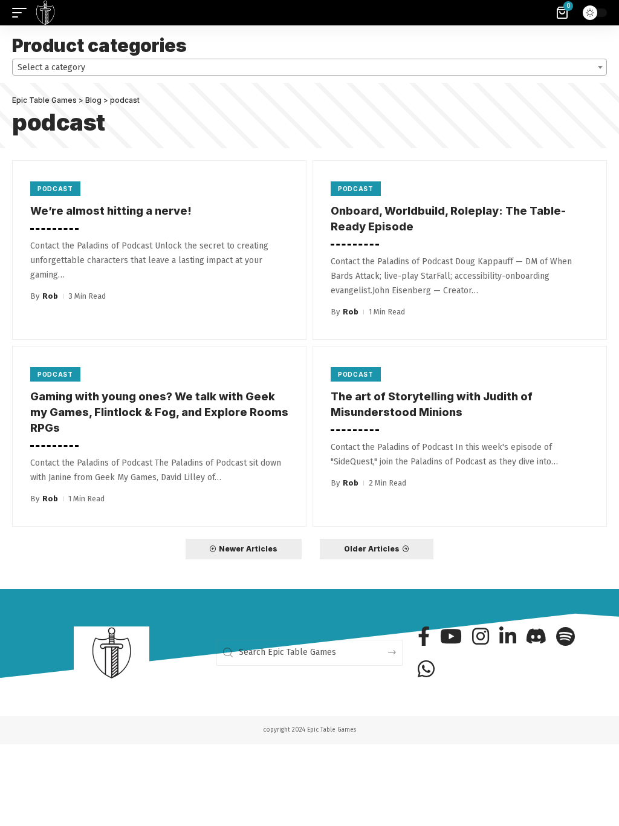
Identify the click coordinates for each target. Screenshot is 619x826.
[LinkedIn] (507, 636)
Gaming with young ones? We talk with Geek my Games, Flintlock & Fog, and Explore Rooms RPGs (159, 412)
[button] (22, 12)
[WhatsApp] (426, 668)
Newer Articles (248, 548)
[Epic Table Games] (45, 12)
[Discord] (536, 636)
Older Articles (372, 548)
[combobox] (309, 67)
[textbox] (309, 67)
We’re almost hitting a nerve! (111, 210)
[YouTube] (451, 636)
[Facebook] (424, 636)
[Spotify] (565, 636)
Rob (50, 296)
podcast (55, 188)
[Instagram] (480, 636)
